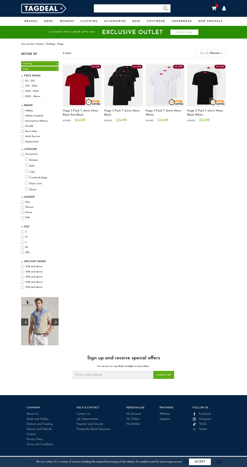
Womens (67, 21)
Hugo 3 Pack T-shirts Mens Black (122, 112)
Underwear (182, 21)
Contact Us (83, 414)
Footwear (156, 21)
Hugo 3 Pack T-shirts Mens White (163, 112)
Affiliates (164, 414)
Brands (30, 21)
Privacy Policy (35, 439)
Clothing (89, 21)
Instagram (204, 419)
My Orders (133, 419)
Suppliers (164, 419)
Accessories (115, 21)
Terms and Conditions (40, 444)
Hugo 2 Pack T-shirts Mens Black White (205, 112)
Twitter (202, 429)
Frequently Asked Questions (93, 429)
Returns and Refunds (39, 429)
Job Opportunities (87, 419)
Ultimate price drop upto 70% (120, 32)
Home (39, 44)
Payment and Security (89, 424)
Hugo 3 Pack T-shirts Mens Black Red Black (80, 112)
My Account (133, 414)
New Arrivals (210, 21)
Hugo (60, 44)
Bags (136, 21)
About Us (32, 414)
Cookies (31, 434)
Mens (48, 21)
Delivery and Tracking (40, 424)
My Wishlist (133, 424)
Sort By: (210, 53)
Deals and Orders (37, 419)
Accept (200, 461)
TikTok (202, 424)
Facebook (204, 414)
